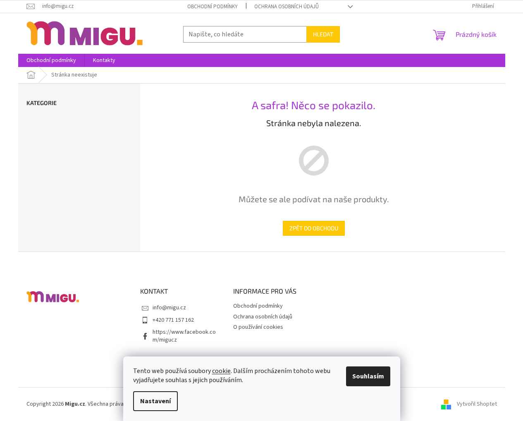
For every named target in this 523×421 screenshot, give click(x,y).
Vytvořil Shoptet (477, 404)
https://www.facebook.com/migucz (184, 336)
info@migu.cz (169, 308)
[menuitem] (51, 60)
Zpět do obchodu (313, 228)
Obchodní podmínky (212, 6)
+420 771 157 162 (173, 320)
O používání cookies (258, 327)
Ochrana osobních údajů (286, 6)
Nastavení (155, 401)
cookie (221, 371)
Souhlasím (368, 376)
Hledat (323, 34)
